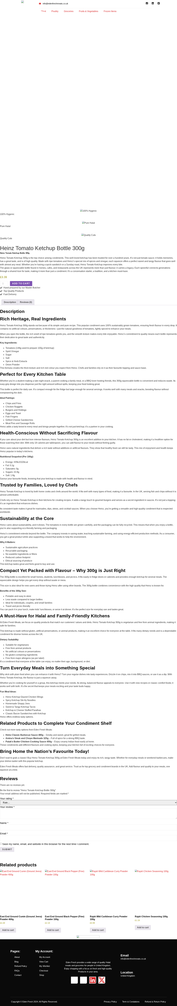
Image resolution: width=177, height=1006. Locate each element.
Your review (7, 807)
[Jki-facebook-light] (74, 980)
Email (4, 833)
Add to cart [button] (8, 930)
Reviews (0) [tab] (26, 302)
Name (4, 823)
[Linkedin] (92, 980)
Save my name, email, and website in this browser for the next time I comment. (45, 844)
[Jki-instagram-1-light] (83, 980)
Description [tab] (10, 302)
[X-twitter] (101, 980)
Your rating (7, 798)
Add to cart (21, 283)
